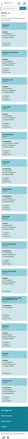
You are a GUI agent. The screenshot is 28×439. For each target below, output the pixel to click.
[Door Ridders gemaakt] (7, 437)
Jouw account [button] (6, 421)
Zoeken (23, 8)
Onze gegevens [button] (6, 410)
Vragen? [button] (4, 427)
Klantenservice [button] (6, 416)
